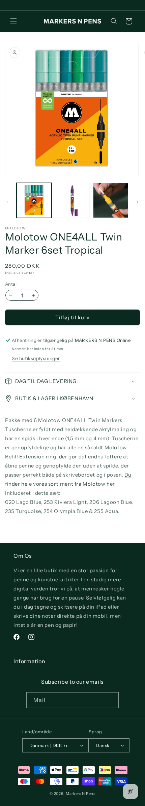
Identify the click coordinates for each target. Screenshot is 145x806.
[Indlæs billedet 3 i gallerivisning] (110, 200)
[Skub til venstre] (7, 202)
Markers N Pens (80, 793)
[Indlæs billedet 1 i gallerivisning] (34, 200)
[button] (13, 21)
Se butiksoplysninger (36, 358)
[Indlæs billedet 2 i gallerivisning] (72, 200)
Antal (11, 284)
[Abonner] (111, 700)
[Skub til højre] (137, 202)
